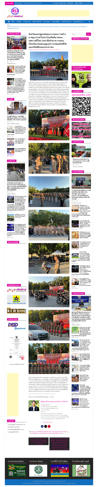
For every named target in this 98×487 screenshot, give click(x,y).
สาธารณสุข (46, 21)
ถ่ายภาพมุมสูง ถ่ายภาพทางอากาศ (16, 424)
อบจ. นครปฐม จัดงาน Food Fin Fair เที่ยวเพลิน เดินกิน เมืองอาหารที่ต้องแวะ (20, 141)
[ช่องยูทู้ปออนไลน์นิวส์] (86, 3)
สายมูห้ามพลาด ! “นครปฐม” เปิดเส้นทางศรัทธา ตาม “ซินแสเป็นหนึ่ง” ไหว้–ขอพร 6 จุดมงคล (16, 118)
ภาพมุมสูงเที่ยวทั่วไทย (13, 432)
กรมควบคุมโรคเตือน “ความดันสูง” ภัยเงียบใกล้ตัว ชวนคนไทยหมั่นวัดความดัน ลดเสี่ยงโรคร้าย (84, 368)
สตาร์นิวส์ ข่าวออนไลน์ (13, 427)
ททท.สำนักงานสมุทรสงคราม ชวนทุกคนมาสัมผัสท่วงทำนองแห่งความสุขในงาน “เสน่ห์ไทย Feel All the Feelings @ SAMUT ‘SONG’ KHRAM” (16, 130)
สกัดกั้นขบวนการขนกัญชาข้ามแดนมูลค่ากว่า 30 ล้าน (20, 216)
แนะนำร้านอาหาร (66, 21)
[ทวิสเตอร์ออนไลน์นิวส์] (88, 3)
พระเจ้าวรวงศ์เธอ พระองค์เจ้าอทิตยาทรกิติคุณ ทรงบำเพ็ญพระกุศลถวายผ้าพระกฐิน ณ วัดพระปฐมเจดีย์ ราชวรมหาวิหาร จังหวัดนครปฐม (16, 70)
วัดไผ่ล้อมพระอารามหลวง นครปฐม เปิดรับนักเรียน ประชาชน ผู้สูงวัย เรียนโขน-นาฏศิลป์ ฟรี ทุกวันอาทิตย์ (85, 234)
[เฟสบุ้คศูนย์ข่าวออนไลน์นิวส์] (84, 3)
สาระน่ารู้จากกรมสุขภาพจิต (59, 3)
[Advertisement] (63, 13)
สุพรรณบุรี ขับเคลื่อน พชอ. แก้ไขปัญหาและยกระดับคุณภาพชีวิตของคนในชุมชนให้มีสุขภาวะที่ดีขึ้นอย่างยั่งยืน (84, 357)
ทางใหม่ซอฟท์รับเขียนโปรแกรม (16, 429)
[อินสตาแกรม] (90, 3)
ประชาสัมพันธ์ (55, 21)
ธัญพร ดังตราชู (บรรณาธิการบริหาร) (51, 49)
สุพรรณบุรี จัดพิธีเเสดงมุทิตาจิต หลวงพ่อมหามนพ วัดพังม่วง (20, 150)
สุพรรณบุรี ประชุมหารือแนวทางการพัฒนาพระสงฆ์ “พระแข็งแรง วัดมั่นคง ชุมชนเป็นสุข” (84, 377)
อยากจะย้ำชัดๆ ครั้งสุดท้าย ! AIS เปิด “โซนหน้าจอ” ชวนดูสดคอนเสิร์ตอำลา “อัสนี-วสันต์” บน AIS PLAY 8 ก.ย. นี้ (84, 224)
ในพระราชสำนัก (37, 21)
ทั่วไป (13, 21)
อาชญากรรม (27, 21)
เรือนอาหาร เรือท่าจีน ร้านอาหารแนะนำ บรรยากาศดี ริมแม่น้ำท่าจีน (81, 161)
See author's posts (47, 422)
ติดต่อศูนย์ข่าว (70, 3)
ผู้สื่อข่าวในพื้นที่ (78, 3)
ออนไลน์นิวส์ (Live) (78, 21)
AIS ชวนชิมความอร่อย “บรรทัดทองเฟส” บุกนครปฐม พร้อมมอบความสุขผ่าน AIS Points (85, 244)
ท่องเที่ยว (19, 21)
